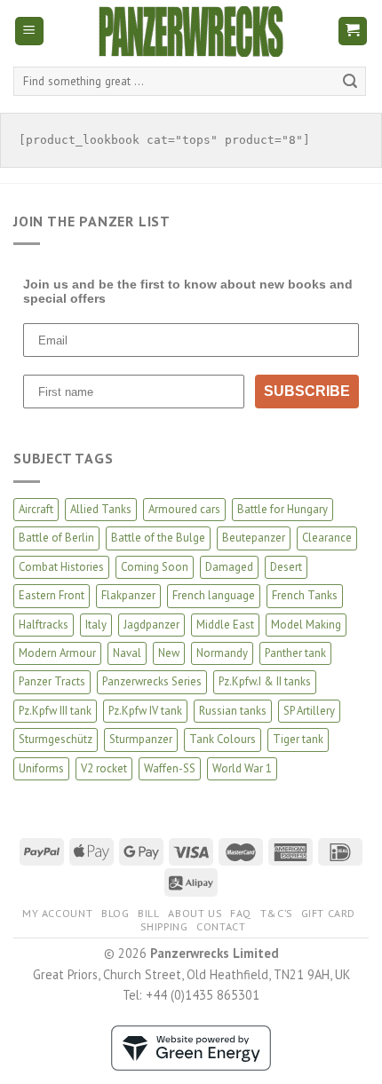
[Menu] (29, 31)
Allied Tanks (100, 509)
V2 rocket (104, 768)
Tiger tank (298, 739)
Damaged (229, 566)
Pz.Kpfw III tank (55, 710)
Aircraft (36, 509)
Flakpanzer (128, 595)
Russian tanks (233, 710)
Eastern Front (51, 595)
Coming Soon (154, 566)
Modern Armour (57, 653)
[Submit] (350, 82)
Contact (220, 926)
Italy (96, 624)
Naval (127, 653)
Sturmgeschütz (55, 739)
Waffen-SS (169, 768)
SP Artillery (309, 710)
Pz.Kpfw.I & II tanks (265, 681)
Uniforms (41, 768)
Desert (286, 566)
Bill (148, 913)
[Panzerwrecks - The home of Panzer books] (191, 31)
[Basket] (353, 31)
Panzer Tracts (52, 681)
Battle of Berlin (56, 537)
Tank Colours (222, 739)
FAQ (240, 913)
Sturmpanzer (140, 739)
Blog (115, 913)
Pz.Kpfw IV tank (145, 710)
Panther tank (295, 653)
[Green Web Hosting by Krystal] (191, 1046)
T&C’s (276, 913)
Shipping (163, 926)
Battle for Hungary (282, 509)
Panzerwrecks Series (152, 681)
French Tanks (305, 595)
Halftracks (43, 624)
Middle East (225, 624)
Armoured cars (184, 509)
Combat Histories (61, 566)
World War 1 (242, 768)
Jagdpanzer (151, 624)
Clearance (327, 537)
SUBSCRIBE (307, 391)
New (168, 653)
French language (213, 595)
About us (194, 913)
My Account (57, 913)
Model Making (306, 624)
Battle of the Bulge (158, 537)
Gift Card (328, 913)
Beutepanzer (253, 537)
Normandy (222, 653)
